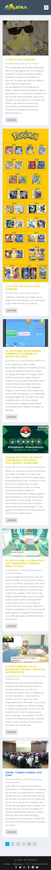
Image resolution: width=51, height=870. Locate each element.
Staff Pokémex (13, 63)
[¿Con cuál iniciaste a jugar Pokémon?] (26, 205)
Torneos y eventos (12, 782)
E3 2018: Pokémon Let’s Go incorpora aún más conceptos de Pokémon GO (25, 669)
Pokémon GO (40, 361)
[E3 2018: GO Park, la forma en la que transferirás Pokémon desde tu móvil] (26, 542)
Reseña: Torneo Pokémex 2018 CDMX (23, 774)
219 (29, 844)
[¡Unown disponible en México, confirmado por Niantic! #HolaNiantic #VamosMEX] (26, 439)
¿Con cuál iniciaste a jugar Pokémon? (22, 288)
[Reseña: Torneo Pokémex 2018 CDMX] (26, 754)
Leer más (11, 120)
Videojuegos (17, 573)
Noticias (36, 63)
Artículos (31, 779)
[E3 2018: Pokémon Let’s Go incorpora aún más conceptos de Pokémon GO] (26, 648)
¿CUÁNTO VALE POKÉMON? (20, 59)
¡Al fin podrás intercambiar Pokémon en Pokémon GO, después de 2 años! (23, 353)
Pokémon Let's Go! (12, 679)
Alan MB (11, 361)
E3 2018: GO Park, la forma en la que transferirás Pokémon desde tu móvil (25, 563)
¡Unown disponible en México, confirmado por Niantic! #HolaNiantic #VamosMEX (24, 460)
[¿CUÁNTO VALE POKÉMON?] (26, 38)
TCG (27, 864)
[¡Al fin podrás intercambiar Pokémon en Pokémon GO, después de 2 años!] (26, 333)
